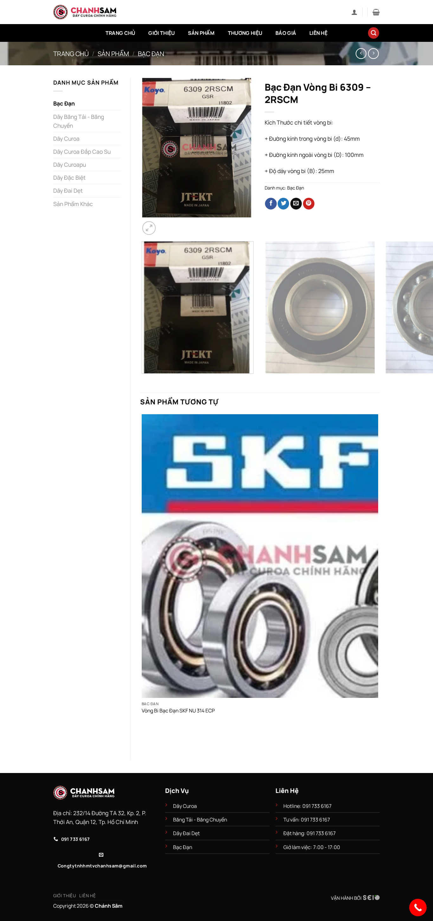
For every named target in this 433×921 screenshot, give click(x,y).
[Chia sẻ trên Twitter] (283, 203)
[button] (354, 12)
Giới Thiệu (161, 32)
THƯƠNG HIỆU (245, 32)
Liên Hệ (318, 32)
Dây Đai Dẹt (68, 190)
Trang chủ (71, 53)
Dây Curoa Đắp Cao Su (82, 151)
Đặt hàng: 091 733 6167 (310, 833)
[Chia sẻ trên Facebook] (270, 203)
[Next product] (361, 53)
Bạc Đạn (151, 53)
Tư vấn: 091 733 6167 (306, 819)
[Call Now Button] (418, 907)
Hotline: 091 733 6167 (308, 805)
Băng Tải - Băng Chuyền (200, 819)
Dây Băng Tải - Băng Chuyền (78, 121)
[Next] (166, 224)
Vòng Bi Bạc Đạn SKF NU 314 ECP (178, 710)
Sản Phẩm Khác (73, 204)
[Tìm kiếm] (373, 33)
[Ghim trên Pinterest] (308, 203)
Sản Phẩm (201, 32)
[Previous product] (373, 53)
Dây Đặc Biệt (69, 177)
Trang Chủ (120, 32)
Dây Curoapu (69, 164)
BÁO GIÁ (285, 32)
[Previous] (144, 380)
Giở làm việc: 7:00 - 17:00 (311, 847)
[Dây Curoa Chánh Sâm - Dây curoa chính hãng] (85, 12)
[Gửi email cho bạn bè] (296, 203)
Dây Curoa (66, 138)
